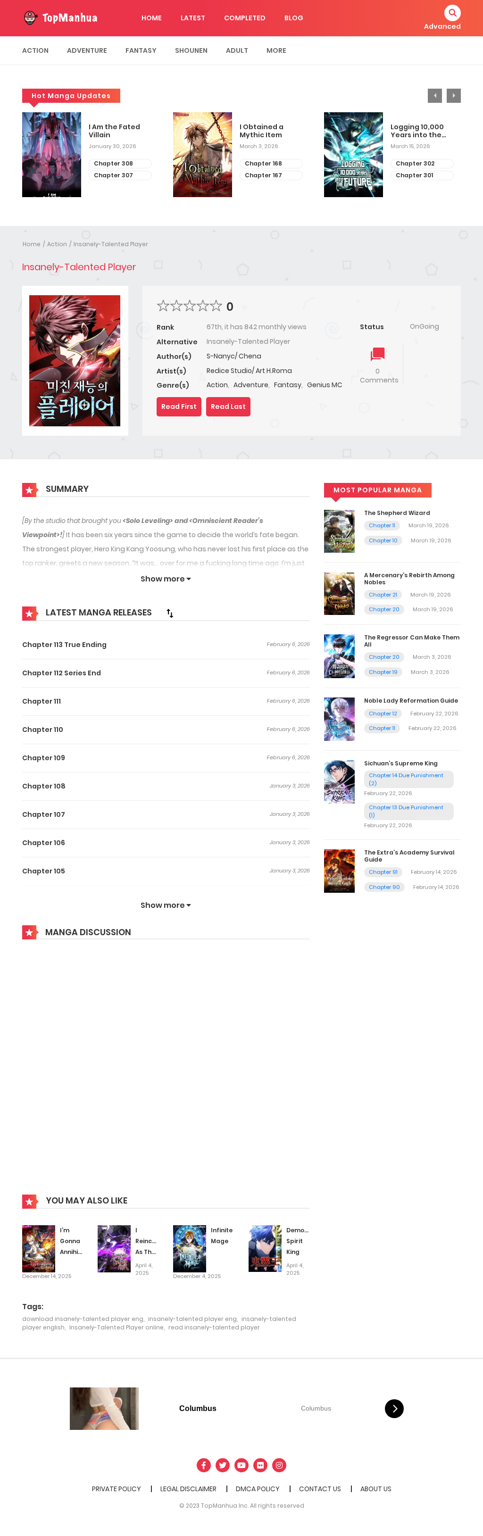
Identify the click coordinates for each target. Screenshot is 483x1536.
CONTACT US (320, 1489)
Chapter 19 (383, 672)
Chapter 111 (41, 701)
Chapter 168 (263, 163)
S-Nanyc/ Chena (234, 356)
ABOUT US (375, 1489)
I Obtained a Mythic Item (261, 131)
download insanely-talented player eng (82, 1319)
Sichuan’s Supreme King (401, 763)
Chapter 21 (383, 594)
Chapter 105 (43, 871)
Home (32, 244)
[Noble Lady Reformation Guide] (339, 718)
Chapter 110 (42, 729)
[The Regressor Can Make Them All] (339, 656)
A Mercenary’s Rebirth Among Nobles (409, 578)
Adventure (87, 50)
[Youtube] (241, 1465)
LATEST (193, 18)
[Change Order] (169, 613)
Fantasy (141, 50)
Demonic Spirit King (299, 1241)
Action (35, 50)
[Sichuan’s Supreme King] (339, 781)
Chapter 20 (384, 609)
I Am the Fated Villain (114, 131)
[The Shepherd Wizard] (339, 531)
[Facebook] (204, 1465)
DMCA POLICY (258, 1489)
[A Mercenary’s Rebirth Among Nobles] (339, 593)
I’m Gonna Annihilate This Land (75, 1251)
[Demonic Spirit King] (265, 1248)
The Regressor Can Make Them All (411, 640)
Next (454, 96)
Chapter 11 (382, 525)
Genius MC (324, 385)
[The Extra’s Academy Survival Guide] (339, 870)
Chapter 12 (383, 713)
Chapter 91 (383, 872)
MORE (276, 50)
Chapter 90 (384, 887)
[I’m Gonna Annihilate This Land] (38, 1248)
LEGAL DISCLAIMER (188, 1489)
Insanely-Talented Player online (116, 1327)
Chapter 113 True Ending (64, 644)
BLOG (293, 18)
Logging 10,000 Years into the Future (417, 131)
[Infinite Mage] (189, 1248)
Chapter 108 (44, 786)
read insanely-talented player (214, 1327)
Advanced (442, 26)
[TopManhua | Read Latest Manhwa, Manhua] (60, 17)
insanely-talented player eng (192, 1319)
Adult (237, 50)
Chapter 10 (383, 540)
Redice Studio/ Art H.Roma (249, 370)
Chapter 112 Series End (61, 673)
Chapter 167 (263, 175)
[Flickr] (260, 1465)
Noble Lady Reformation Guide (411, 701)
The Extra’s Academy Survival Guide (409, 855)
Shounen (191, 50)
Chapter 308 (113, 163)
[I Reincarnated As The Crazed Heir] (114, 1248)
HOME (152, 18)
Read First (179, 406)
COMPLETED (245, 18)
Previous (435, 96)
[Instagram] (279, 1465)
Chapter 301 (414, 175)
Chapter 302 (415, 163)
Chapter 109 (43, 758)
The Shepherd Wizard (397, 513)
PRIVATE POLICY (116, 1489)
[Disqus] (166, 1074)
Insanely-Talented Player (111, 244)
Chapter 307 (113, 175)
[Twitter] (223, 1465)
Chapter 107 (43, 814)
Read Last (228, 406)
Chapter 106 (43, 842)
